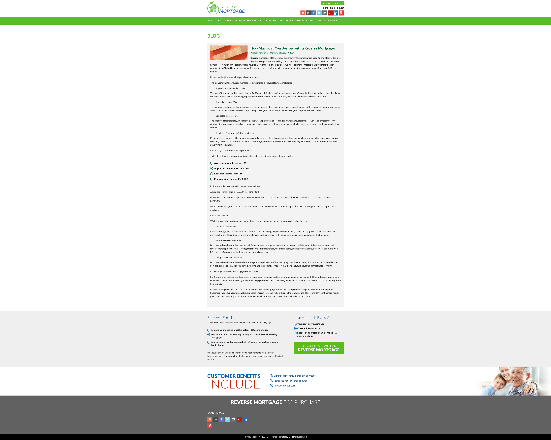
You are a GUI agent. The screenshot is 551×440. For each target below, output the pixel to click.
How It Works (225, 20)
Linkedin (245, 419)
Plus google (215, 419)
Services (251, 20)
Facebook (221, 419)
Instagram (233, 419)
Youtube (209, 419)
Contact (332, 20)
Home (211, 20)
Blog (305, 20)
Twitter (227, 419)
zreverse (264, 53)
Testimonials (317, 20)
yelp (239, 419)
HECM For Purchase (289, 20)
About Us (240, 20)
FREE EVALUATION (267, 20)
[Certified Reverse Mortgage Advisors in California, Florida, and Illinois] (223, 7)
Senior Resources (332, 3)
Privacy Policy (251, 436)
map (209, 425)
